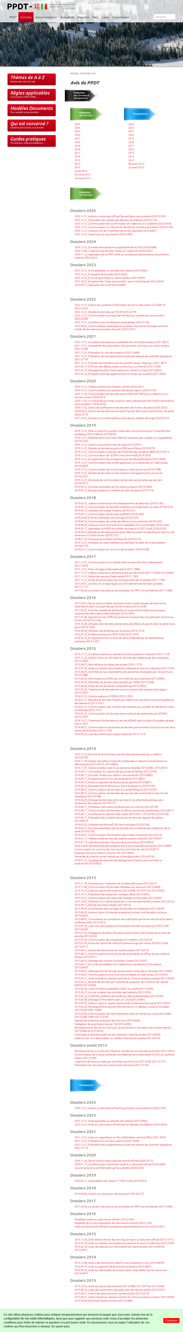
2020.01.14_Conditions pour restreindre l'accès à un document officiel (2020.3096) (120, 1164)
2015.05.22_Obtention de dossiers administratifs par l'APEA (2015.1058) (114, 682)
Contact (141, 17)
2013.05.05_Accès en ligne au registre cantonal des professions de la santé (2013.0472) (122, 1003)
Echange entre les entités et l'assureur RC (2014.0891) (104, 853)
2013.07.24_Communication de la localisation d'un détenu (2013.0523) (113, 939)
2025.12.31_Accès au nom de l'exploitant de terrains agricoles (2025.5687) (115, 230)
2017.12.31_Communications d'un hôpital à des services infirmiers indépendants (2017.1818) (119, 563)
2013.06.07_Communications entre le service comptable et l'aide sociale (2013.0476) (121, 974)
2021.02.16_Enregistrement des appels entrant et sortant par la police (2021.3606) (120, 373)
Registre (83, 17)
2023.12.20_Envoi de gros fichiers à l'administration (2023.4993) (110, 277)
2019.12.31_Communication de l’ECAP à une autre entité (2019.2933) (113, 455)
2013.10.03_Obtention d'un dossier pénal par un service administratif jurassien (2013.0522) (124, 901)
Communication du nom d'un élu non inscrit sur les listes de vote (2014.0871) (117, 849)
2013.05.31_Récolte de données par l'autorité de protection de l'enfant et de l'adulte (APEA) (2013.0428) (121, 983)
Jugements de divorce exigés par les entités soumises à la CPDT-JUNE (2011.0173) (120, 1061)
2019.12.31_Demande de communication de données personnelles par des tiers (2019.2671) (118, 481)
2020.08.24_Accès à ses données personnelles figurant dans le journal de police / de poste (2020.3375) (124, 412)
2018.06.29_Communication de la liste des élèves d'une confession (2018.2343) (118, 521)
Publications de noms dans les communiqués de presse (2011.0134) (112, 1065)
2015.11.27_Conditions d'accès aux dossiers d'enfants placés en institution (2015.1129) (122, 654)
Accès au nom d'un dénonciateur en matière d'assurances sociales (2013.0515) (117, 1038)
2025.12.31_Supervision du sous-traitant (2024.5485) (104, 234)
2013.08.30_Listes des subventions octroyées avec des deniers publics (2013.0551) (120, 1289)
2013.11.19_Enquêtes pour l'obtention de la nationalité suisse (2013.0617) (116, 883)
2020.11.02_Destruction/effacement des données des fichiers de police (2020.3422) (121, 407)
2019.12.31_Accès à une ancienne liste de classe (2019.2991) (108, 444)
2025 (77, 124)
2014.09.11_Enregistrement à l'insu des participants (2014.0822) (110, 778)
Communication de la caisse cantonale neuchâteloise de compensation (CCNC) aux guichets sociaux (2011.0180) (125, 1056)
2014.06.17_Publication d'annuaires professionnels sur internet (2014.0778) (116, 806)
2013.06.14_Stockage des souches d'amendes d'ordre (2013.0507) (111, 960)
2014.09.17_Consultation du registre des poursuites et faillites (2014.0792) (116, 771)
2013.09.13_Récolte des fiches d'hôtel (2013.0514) (103, 905)
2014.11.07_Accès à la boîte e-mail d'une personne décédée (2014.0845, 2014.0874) (121, 767)
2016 (77, 156)
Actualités (67, 17)
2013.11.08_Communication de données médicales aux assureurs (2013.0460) (117, 887)
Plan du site (145, 17)
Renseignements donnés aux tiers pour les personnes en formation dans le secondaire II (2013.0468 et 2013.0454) (123, 1029)
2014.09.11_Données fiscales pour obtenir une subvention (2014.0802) (114, 775)
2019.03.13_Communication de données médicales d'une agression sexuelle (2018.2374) (124, 507)
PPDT (13, 17)
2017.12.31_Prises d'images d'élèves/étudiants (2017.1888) (107, 569)
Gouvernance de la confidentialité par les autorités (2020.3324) (109, 1167)
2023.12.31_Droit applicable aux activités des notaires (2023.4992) (111, 270)
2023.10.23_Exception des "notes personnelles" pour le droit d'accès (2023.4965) (119, 281)
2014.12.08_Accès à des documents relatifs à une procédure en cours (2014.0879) (119, 1262)
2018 (77, 149)
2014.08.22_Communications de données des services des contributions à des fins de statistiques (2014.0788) (121, 794)
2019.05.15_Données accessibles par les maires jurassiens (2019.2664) (113, 486)
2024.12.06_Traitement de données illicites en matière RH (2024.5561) (114, 250)
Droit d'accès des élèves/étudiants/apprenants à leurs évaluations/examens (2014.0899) (123, 845)
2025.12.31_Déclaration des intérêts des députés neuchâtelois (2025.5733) (116, 220)
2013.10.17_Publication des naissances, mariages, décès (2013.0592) (112, 894)
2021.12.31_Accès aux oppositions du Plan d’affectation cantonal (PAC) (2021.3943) (120, 1137)
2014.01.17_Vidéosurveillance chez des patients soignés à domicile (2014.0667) (118, 838)
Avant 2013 (81, 171)
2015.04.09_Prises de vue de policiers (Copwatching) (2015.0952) (110, 686)
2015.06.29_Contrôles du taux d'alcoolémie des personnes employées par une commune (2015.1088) (124, 673)
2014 (77, 163)
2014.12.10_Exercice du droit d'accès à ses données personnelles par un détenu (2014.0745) (118, 755)
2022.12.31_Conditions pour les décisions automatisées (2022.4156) (112, 322)
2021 (77, 138)
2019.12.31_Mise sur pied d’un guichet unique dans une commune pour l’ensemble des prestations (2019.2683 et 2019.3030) (122, 432)
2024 (77, 127)
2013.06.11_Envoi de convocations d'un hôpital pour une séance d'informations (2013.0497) (118, 965)
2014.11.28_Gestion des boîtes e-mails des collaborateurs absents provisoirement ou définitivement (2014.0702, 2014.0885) (121, 762)
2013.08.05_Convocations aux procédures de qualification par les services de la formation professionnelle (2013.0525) (124, 920)
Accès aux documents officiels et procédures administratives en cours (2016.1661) (119, 1226)
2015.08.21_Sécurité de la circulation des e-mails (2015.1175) (108, 664)
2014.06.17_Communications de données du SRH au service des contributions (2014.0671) (124, 810)
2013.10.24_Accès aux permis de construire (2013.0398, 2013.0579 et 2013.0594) (119, 890)
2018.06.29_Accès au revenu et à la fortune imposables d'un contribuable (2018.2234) (122, 525)
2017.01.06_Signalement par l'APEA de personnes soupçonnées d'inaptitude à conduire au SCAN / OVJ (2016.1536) (124, 618)
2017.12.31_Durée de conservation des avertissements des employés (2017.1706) (120, 580)
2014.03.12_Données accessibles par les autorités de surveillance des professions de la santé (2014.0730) (122, 829)
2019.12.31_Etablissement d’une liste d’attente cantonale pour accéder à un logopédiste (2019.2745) (123, 439)
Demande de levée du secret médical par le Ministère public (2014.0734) (114, 856)
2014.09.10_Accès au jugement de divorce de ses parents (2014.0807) (113, 782)
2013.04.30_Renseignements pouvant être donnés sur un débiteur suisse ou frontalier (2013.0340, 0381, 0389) (122, 1008)
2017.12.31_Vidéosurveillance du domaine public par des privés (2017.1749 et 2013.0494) (124, 572)
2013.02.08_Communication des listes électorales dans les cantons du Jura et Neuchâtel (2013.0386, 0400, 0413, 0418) (123, 1015)
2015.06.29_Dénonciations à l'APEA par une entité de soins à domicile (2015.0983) (120, 678)
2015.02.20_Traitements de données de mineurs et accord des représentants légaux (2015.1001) (121, 691)
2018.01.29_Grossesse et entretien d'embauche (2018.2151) (108, 539)
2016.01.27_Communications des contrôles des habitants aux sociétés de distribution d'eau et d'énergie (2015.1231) (124, 708)
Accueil (137, 17)
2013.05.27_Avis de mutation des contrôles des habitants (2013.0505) (113, 992)
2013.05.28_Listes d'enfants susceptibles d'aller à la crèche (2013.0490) (114, 988)
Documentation (46, 17)
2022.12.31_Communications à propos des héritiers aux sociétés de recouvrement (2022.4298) (119, 317)
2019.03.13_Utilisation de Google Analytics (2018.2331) (105, 510)
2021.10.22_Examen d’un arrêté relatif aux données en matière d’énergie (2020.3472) (122, 418)
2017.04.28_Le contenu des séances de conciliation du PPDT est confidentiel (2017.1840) (123, 590)
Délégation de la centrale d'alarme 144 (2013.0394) (103, 1024)
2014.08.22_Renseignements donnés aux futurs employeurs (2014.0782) (115, 785)
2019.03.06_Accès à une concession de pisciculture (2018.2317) (109, 1193)
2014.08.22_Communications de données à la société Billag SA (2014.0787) (116, 789)
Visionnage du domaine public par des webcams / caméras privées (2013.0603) (117, 1034)
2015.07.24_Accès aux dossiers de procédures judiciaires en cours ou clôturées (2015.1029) (124, 668)
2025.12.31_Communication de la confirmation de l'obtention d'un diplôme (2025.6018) (123, 223)
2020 (77, 142)
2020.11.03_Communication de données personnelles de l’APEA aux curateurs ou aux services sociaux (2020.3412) (122, 395)
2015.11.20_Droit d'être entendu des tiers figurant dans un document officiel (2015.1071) (124, 1239)
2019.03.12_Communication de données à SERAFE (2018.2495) (109, 514)
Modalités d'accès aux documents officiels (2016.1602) (104, 1219)
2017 (77, 153)
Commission (120, 17)
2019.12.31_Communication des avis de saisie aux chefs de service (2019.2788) (118, 469)
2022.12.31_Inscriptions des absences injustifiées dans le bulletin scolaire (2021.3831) (122, 342)
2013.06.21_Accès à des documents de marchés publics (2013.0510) (112, 950)
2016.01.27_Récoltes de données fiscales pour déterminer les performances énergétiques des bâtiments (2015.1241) (124, 701)
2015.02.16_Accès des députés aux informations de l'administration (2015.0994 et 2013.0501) (120, 1248)
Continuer (171, 1320)
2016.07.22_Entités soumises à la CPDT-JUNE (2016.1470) (107, 634)
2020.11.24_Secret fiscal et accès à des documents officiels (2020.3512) (114, 1160)
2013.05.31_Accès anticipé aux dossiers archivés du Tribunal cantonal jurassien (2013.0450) (124, 978)
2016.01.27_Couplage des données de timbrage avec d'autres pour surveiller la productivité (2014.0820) (118, 861)
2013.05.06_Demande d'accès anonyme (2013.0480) (103, 1300)
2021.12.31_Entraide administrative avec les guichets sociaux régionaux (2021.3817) (121, 363)
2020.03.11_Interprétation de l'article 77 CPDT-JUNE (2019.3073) (111, 1180)
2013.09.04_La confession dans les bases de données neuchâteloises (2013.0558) (119, 908)
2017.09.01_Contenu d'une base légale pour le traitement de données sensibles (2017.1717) (119, 585)
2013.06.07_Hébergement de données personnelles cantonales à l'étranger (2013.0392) (123, 971)
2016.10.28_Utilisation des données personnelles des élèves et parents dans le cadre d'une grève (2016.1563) (125, 625)
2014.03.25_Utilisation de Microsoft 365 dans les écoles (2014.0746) (112, 824)
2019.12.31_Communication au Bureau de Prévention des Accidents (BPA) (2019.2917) (122, 451)
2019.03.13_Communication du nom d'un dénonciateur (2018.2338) (112, 549)
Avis (94, 73)
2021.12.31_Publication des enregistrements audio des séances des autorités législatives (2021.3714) (123, 357)
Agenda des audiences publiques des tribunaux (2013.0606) (107, 1020)
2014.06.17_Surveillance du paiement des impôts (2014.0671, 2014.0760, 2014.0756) (122, 814)
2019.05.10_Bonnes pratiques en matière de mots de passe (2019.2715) (114, 490)
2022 (77, 135)
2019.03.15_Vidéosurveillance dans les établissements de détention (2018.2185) (119, 503)
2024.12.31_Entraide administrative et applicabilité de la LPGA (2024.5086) (116, 247)
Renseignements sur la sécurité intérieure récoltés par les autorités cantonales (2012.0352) (125, 1051)
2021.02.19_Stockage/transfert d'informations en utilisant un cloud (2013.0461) (118, 370)
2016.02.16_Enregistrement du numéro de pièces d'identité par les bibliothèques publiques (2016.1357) (119, 639)
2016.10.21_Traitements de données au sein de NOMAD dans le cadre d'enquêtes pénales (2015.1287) (124, 722)
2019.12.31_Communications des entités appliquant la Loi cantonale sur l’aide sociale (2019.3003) (121, 464)
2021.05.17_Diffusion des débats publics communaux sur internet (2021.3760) (118, 366)
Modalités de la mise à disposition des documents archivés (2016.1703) (113, 1223)
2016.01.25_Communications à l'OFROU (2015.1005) (104, 696)
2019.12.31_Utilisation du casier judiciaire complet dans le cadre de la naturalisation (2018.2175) (120, 544)
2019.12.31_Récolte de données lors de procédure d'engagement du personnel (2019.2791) (118, 474)
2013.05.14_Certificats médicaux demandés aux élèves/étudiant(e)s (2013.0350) (119, 996)
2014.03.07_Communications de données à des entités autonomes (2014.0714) (118, 834)
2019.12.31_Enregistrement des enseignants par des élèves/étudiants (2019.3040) (120, 459)
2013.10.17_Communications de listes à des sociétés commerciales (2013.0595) (118, 897)
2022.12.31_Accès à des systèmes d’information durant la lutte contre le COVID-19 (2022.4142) (120, 306)
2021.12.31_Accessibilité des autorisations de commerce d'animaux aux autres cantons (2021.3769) (122, 347)
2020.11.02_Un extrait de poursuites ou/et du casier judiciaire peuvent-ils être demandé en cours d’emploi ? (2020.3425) (124, 402)
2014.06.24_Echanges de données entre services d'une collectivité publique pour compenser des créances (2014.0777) (119, 801)
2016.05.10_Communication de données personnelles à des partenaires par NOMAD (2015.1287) (121, 715)
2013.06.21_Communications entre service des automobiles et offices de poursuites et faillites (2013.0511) (122, 955)
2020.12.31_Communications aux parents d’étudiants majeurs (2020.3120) (115, 390)
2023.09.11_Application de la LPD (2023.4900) (100, 285)
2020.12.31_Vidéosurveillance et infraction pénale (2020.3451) (109, 386)
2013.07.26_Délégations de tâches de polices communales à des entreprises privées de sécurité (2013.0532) (122, 934)
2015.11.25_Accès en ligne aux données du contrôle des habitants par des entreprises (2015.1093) (122, 659)
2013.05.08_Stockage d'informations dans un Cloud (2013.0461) (110, 999)
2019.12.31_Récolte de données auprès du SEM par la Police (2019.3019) (115, 448)
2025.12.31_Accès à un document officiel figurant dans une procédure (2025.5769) (120, 216)
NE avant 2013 (83, 174)
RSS (149, 17)
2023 (77, 131)
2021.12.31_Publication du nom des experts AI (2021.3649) (107, 352)
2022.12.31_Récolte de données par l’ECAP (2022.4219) (105, 312)
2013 (77, 167)
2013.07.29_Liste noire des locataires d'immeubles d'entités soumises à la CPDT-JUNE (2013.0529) (122, 927)
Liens (105, 17)
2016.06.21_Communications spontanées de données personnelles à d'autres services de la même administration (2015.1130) (125, 728)
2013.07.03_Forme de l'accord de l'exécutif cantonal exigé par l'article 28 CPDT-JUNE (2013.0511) (121, 944)
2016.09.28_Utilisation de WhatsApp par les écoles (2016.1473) (109, 630)
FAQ (95, 17)
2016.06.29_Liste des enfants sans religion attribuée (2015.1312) (110, 734)
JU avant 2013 (82, 178)
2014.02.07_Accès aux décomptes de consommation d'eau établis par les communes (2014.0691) (121, 1271)
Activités (26, 17)
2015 (77, 160)
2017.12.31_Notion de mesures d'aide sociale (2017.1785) (106, 576)
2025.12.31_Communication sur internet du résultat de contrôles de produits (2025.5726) (124, 227)
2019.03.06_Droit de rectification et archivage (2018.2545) (107, 517)
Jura (143, 6)
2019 (77, 145)
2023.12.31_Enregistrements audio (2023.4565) (101, 274)
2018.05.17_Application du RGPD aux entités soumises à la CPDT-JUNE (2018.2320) (120, 528)
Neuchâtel (167, 6)
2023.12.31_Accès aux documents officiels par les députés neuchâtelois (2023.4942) (121, 1124)
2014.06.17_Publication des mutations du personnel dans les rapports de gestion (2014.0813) (119, 819)
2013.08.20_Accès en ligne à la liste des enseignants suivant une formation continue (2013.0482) (121, 913)
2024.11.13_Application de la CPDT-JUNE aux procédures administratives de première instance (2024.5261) (122, 255)
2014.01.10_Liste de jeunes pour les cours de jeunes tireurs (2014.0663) (114, 842)
